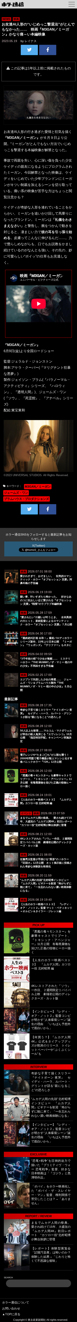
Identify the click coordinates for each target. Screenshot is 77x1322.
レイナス (31, 41)
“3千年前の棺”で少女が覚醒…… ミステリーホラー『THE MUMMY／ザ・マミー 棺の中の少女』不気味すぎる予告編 (46, 662)
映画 (16, 19)
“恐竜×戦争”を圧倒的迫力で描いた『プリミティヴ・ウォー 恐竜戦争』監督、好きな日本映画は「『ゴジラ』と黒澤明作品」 (51, 1169)
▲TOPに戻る (11, 1314)
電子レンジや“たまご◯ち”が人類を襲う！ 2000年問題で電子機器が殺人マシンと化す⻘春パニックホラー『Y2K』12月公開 (46, 758)
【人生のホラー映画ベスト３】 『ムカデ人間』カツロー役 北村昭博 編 (51, 964)
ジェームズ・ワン (16, 492)
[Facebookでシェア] (47, 50)
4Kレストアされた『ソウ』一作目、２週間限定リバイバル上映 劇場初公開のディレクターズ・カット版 (46, 842)
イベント (26, 813)
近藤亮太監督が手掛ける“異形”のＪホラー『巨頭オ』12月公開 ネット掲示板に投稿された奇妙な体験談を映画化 (46, 863)
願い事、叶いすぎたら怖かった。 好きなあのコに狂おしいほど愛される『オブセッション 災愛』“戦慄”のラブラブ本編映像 (45, 600)
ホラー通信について (15, 1302)
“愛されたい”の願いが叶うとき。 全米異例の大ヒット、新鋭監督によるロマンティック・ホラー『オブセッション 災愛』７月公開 (46, 621)
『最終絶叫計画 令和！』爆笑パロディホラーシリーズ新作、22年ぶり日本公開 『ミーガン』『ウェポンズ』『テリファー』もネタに (46, 642)
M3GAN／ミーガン (38, 486)
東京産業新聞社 (37, 1319)
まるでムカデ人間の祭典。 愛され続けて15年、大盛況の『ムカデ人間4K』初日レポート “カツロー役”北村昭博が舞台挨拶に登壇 (47, 821)
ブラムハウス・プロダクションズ (26, 499)
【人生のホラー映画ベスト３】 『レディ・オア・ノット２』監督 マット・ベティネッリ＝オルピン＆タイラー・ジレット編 (46, 908)
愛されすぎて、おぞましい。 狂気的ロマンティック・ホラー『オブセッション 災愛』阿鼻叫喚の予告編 (46, 580)
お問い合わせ (11, 1308)
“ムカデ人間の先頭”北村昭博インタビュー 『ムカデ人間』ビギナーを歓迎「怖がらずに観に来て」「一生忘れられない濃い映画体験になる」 (51, 1107)
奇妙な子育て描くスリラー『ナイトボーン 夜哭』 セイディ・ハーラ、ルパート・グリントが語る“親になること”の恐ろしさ (46, 713)
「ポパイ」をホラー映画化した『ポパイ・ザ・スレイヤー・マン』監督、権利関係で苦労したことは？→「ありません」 (51, 1195)
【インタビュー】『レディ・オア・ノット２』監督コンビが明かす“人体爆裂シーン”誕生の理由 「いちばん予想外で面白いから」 (51, 1020)
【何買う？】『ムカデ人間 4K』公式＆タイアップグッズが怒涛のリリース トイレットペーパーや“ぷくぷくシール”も (51, 1045)
